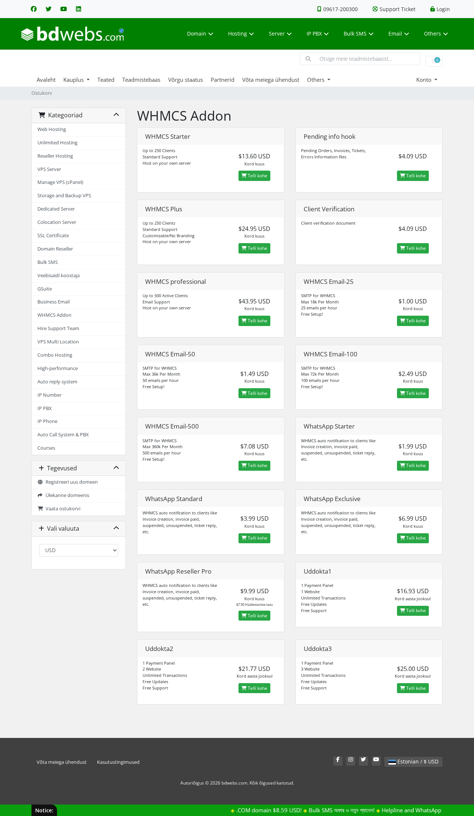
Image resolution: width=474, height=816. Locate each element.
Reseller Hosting (55, 156)
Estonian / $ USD (417, 761)
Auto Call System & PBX (63, 434)
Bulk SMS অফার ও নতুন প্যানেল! (332, 810)
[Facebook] (34, 9)
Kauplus (74, 79)
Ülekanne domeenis (66, 495)
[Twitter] (48, 9)
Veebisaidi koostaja (58, 275)
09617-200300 (340, 9)
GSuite (44, 289)
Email (395, 33)
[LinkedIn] (78, 9)
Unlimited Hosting (57, 143)
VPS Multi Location (58, 342)
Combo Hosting (54, 355)
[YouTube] (63, 9)
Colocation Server (56, 222)
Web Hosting (51, 129)
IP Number (49, 395)
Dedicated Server (56, 209)
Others (432, 33)
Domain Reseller (55, 249)
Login (443, 9)
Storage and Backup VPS (64, 195)
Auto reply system (57, 382)
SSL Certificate (53, 235)
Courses (46, 448)
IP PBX (314, 33)
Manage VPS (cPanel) (60, 182)
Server (277, 33)
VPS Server (49, 169)
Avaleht (46, 79)
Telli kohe (257, 175)
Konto (424, 79)
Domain (196, 33)
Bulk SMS (355, 33)
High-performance (57, 368)
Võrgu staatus (185, 79)
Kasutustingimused (118, 762)
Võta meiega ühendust (270, 79)
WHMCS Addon (54, 315)
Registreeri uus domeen (70, 482)
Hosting (237, 33)
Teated (105, 79)
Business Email (53, 302)
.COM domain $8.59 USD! (260, 810)
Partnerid (222, 79)
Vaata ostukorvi (61, 509)
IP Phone (47, 421)
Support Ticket (397, 9)
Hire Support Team (58, 328)
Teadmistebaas (141, 79)
